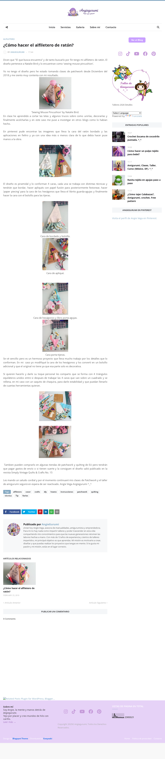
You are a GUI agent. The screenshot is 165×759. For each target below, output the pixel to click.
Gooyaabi (47, 738)
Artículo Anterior (12, 602)
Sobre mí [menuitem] (95, 27)
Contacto (158, 738)
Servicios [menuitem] (66, 27)
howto (54, 491)
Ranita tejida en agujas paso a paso (143, 181)
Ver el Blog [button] (137, 40)
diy (45, 491)
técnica (8, 495)
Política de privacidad (141, 738)
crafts (37, 491)
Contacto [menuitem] (111, 27)
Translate (137, 116)
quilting (94, 491)
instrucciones (67, 491)
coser (28, 491)
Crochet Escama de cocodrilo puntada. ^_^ (143, 138)
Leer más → (9, 721)
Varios (25, 495)
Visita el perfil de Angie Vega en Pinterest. (134, 218)
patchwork (82, 491)
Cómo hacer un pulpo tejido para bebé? (143, 152)
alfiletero (9, 39)
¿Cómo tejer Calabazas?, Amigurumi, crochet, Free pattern (141, 198)
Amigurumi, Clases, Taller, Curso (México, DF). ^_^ (141, 167)
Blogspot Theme (20, 738)
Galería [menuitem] (80, 27)
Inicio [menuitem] (52, 27)
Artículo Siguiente (97, 602)
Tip (17, 495)
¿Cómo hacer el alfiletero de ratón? (18, 590)
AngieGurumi (17, 52)
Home (127, 738)
